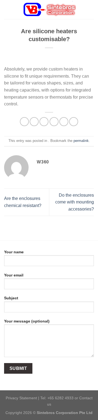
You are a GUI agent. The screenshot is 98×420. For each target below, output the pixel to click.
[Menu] (7, 9)
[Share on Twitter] (43, 121)
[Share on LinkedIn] (73, 121)
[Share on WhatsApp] (24, 121)
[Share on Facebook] (34, 121)
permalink (81, 141)
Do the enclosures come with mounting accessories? (74, 202)
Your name (14, 252)
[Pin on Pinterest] (63, 121)
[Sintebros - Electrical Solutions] (49, 9)
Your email (13, 275)
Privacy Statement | (23, 398)
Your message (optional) (27, 321)
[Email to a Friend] (54, 121)
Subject (11, 298)
